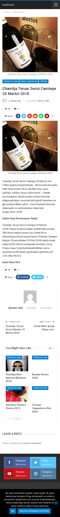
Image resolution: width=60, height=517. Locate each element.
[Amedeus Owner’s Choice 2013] (17, 394)
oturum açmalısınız (32, 443)
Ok (12, 511)
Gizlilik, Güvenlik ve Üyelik (34, 511)
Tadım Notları (11, 81)
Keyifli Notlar (8, 5)
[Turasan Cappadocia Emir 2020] (43, 394)
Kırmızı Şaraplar (28, 81)
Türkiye (43, 81)
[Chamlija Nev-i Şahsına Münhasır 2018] (17, 363)
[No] (56, 503)
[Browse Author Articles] (30, 296)
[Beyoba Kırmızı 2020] (43, 363)
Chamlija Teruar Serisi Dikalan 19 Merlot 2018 (15, 329)
